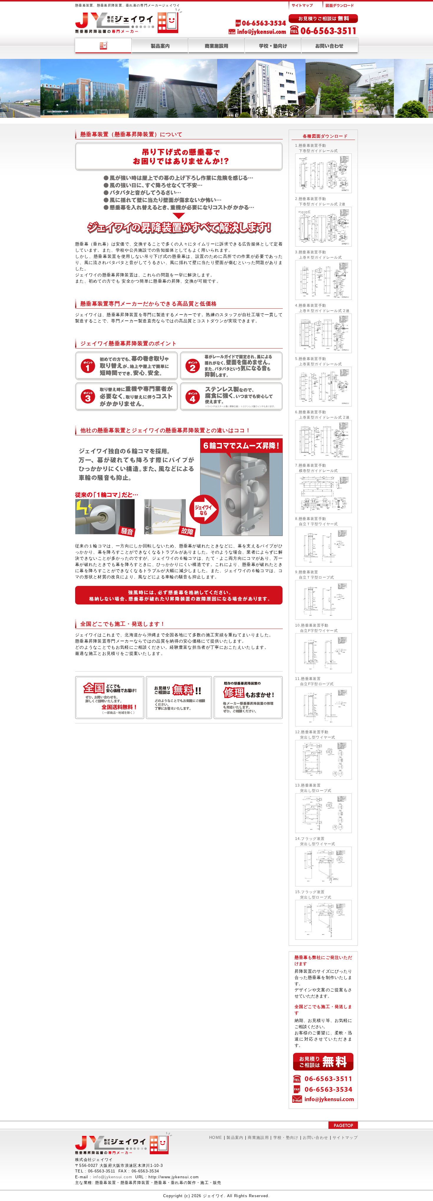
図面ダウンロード (339, 4)
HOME (103, 46)
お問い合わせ (329, 46)
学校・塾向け (273, 46)
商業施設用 (216, 46)
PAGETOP (343, 1125)
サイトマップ (305, 5)
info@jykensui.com (112, 1177)
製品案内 (160, 46)
